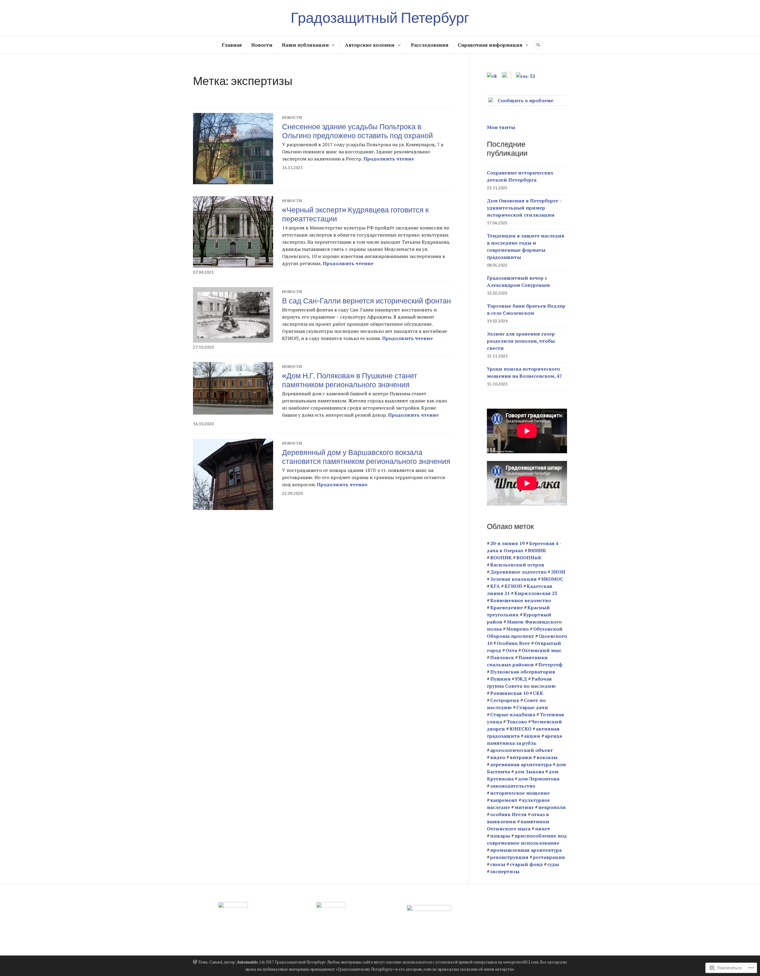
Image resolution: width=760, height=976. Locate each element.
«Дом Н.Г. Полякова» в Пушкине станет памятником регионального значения (349, 380)
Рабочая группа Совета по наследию (521, 682)
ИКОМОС (552, 579)
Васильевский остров (517, 564)
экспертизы (505, 871)
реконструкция (509, 857)
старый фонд (526, 864)
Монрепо (517, 629)
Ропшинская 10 (509, 693)
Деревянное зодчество (518, 572)
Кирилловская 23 (535, 593)
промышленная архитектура (526, 850)
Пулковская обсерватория (522, 671)
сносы (497, 864)
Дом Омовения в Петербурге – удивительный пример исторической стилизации (524, 207)
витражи (521, 757)
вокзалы (547, 757)
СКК (538, 693)
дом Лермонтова (538, 778)
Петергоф (550, 664)
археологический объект (521, 750)
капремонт (503, 800)
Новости (262, 45)
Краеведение (506, 607)
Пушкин (500, 679)
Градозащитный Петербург (380, 17)
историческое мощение (520, 793)
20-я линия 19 (507, 543)
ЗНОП (558, 572)
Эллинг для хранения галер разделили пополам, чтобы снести (521, 340)
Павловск (502, 657)
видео (497, 757)
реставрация (549, 857)
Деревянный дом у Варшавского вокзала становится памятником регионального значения (366, 457)
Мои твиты (501, 127)
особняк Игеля (508, 814)
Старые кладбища (512, 714)
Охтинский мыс (541, 650)
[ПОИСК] (538, 44)
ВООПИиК (529, 557)
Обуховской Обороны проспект (525, 632)
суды (553, 864)
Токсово (516, 721)
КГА (495, 586)
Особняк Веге (513, 643)
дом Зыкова (529, 771)
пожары (500, 835)
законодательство (512, 786)
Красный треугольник (518, 611)
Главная (232, 45)
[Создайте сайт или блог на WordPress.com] (195, 962)
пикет (542, 828)
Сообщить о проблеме (525, 100)
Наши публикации (305, 45)
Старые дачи (532, 707)
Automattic (247, 962)
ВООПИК (501, 557)
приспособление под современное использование (527, 839)
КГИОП (513, 586)
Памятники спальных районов (517, 661)
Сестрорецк (504, 700)
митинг (524, 807)
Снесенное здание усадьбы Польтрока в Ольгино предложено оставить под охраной (357, 131)
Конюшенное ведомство (520, 600)
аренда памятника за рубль (524, 739)
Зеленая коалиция (513, 579)
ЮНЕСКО (520, 728)
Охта (511, 650)
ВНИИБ (537, 550)
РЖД (521, 679)
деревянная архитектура (521, 764)
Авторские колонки (370, 45)
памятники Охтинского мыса (518, 825)
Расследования (430, 45)
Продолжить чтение (388, 158)
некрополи (552, 807)
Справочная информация (490, 45)
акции (532, 736)
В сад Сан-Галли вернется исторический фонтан (366, 300)
